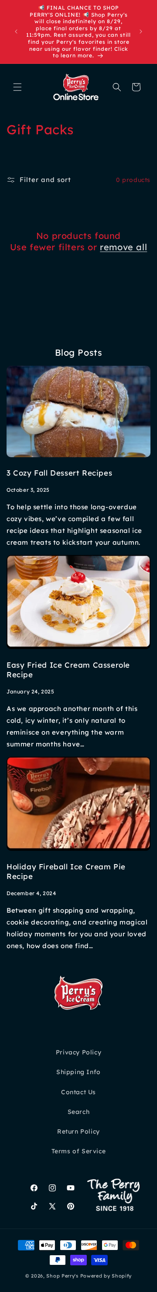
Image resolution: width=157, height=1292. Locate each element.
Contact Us (78, 1092)
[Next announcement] (140, 31)
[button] (17, 87)
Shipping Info (78, 1072)
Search (79, 1112)
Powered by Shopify (106, 1276)
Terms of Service (78, 1151)
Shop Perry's (62, 1276)
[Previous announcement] (16, 31)
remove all (123, 247)
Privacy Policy (78, 1052)
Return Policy (78, 1131)
